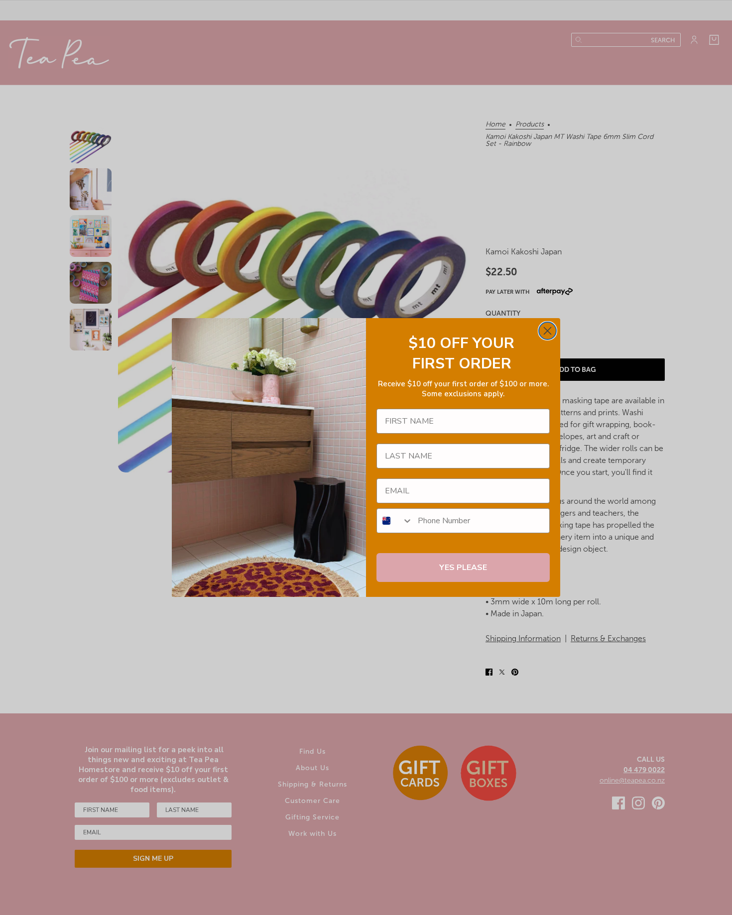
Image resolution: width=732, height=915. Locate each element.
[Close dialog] (547, 331)
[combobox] (395, 521)
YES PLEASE (463, 567)
